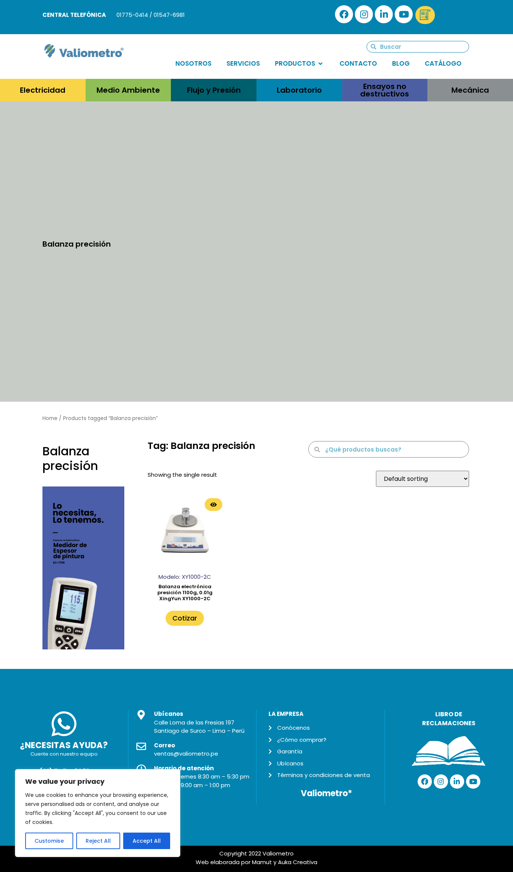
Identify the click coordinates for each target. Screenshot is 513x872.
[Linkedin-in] (384, 14)
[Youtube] (404, 14)
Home (49, 418)
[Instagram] (364, 14)
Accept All (147, 841)
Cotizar (184, 618)
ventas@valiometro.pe (186, 754)
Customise (49, 841)
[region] (97, 813)
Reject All (98, 841)
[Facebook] (344, 14)
